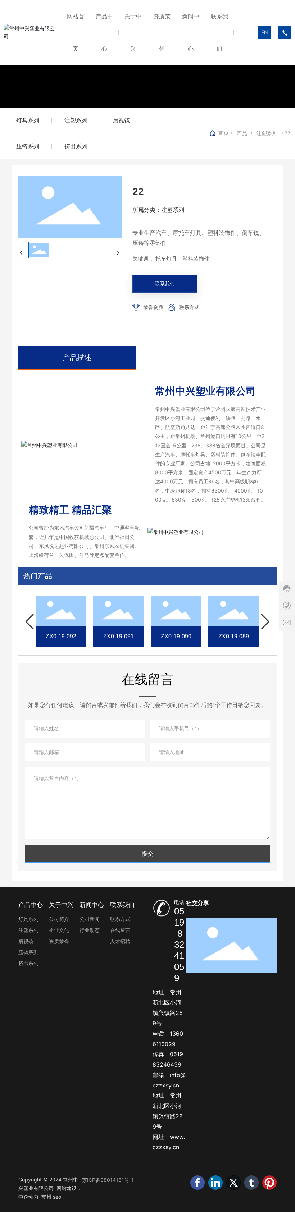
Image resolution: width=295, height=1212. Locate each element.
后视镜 (121, 120)
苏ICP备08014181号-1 (108, 1180)
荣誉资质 (153, 307)
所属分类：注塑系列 (158, 210)
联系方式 (189, 307)
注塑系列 (75, 120)
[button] (29, 622)
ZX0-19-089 (48, 636)
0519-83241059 (179, 944)
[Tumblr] (251, 1182)
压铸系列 (27, 146)
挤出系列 (75, 146)
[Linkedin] (215, 1182)
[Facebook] (197, 1182)
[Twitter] (233, 1182)
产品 (241, 133)
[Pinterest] (269, 1182)
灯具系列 (27, 120)
